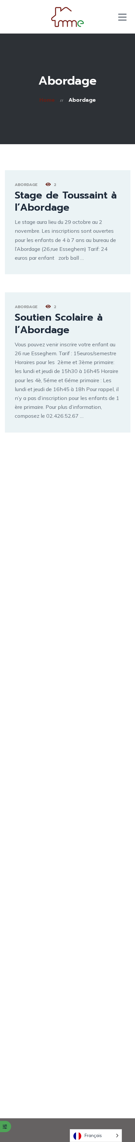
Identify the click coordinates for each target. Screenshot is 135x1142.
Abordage (26, 185)
